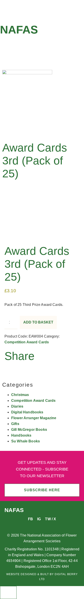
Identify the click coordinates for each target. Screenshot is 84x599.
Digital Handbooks (27, 412)
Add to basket (38, 322)
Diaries (17, 406)
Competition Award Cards (26, 342)
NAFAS (19, 29)
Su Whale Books (25, 441)
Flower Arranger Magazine (33, 418)
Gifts (15, 424)
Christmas (20, 395)
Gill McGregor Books (29, 429)
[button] (42, 46)
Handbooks (21, 435)
